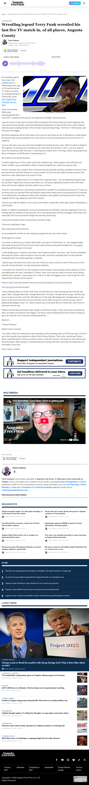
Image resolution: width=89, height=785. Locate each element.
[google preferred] (11, 50)
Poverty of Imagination (68, 482)
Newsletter (49, 767)
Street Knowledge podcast (48, 487)
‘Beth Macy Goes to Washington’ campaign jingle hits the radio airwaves (31, 738)
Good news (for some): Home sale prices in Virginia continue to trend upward (33, 726)
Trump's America (8, 698)
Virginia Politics (9, 659)
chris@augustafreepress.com (15, 490)
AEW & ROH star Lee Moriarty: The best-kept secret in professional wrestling (33, 688)
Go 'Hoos (15, 673)
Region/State (7, 21)
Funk (4, 145)
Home (4, 14)
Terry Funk (6, 80)
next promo (10, 287)
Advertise (20, 767)
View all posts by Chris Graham (14, 495)
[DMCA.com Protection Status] (80, 779)
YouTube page (73, 485)
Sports (5, 685)
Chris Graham (9, 516)
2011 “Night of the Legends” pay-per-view (9, 102)
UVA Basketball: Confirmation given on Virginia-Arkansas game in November (33, 675)
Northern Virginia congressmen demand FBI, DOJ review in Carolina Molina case (35, 700)
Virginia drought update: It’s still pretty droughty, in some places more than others (35, 713)
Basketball (7, 673)
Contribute (75, 3)
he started (78, 245)
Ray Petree (5, 690)
